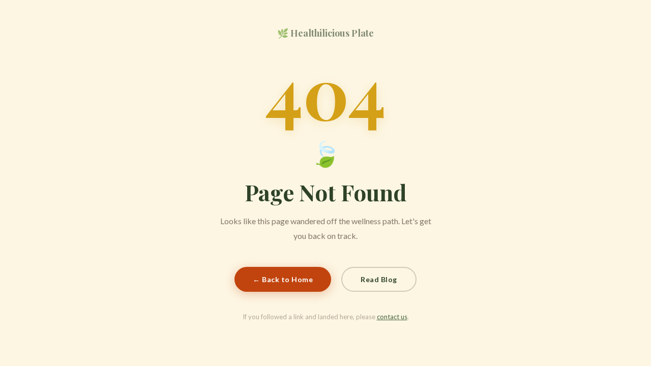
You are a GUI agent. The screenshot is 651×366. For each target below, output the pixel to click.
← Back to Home (283, 279)
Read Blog (379, 279)
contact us (392, 317)
